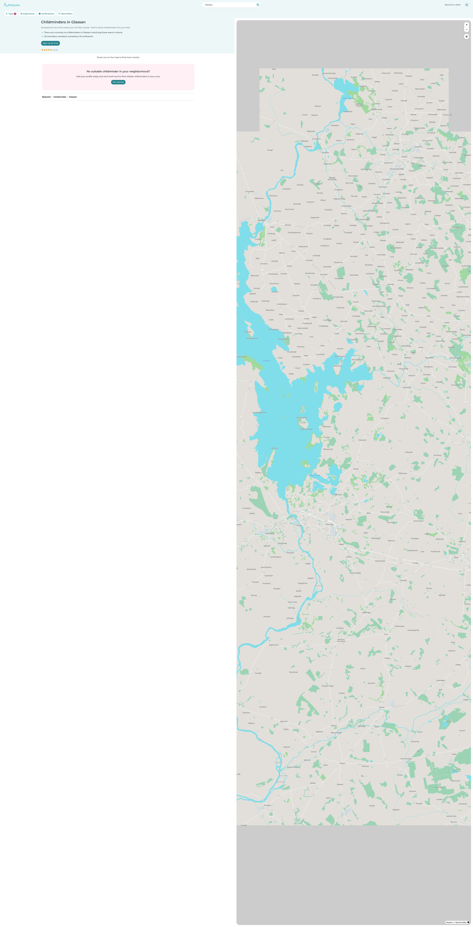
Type (11, 14)
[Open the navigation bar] (466, 4)
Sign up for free (50, 43)
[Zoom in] (466, 24)
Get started (118, 82)
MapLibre (449, 922)
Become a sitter (453, 5)
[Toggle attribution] (468, 922)
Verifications (47, 14)
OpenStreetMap (460, 922)
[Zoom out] (466, 29)
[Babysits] (12, 5)
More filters (66, 14)
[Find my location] (466, 36)
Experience (29, 14)
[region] (353, 472)
